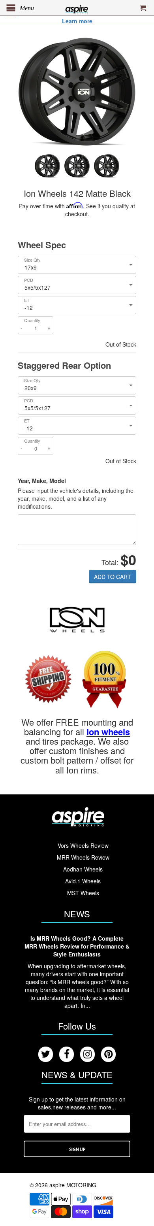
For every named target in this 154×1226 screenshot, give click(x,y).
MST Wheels (83, 893)
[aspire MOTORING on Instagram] (87, 1054)
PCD (28, 280)
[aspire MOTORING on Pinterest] (108, 1054)
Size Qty (32, 260)
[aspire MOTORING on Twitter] (45, 1054)
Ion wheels (108, 731)
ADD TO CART (112, 577)
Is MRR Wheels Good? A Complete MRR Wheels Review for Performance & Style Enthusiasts (77, 946)
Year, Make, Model (42, 481)
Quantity (32, 320)
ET (27, 300)
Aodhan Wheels (83, 869)
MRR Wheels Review (83, 857)
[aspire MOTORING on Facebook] (66, 1054)
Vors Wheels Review (83, 845)
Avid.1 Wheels (83, 881)
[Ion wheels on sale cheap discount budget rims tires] (77, 619)
